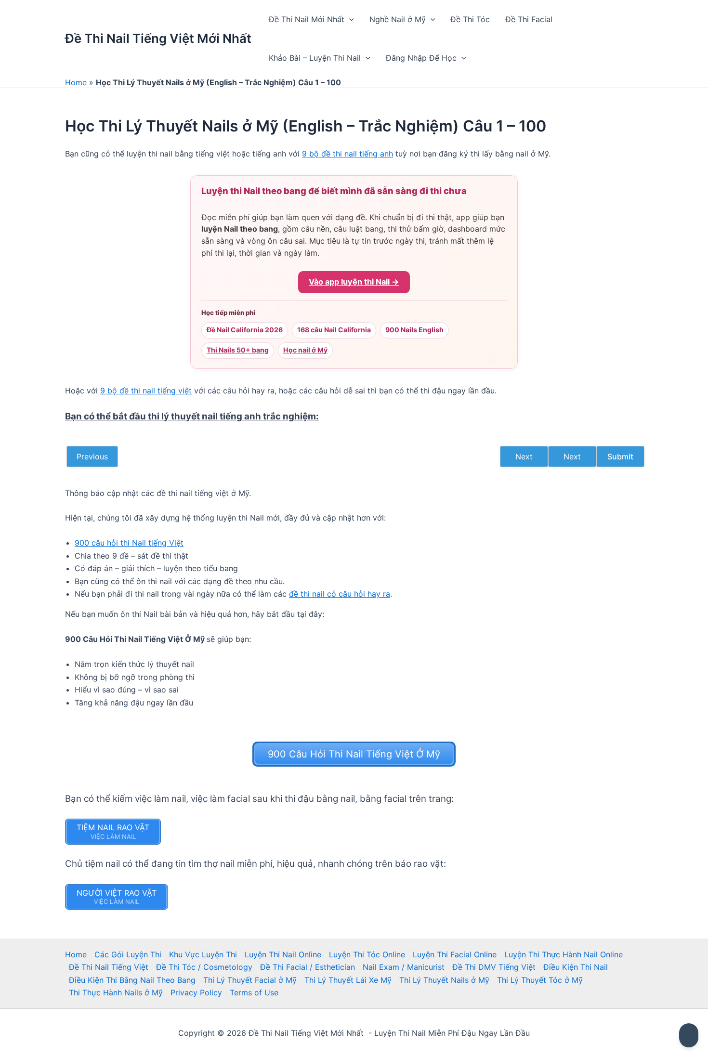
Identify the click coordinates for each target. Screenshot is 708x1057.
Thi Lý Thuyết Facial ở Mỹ (250, 980)
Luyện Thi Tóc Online (367, 954)
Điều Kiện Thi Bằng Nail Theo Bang (132, 980)
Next (524, 456)
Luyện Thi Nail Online (283, 954)
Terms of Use (254, 992)
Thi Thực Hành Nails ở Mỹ (116, 992)
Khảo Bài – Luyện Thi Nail (315, 58)
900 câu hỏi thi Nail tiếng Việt (129, 543)
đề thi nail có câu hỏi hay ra (339, 594)
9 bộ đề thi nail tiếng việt (146, 390)
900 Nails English (414, 330)
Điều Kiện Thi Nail (575, 967)
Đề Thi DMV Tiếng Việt (494, 967)
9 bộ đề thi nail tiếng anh (347, 153)
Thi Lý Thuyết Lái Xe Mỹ (348, 980)
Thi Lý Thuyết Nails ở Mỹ (444, 980)
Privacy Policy (196, 992)
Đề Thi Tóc (470, 19)
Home (76, 82)
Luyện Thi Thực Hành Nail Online (563, 954)
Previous (92, 456)
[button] (349, 19)
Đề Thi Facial (528, 19)
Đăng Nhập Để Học (421, 58)
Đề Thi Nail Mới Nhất (306, 19)
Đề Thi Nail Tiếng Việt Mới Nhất (158, 38)
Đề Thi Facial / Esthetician (307, 967)
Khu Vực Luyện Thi (203, 954)
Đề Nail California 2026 (245, 330)
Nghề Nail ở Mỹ (397, 19)
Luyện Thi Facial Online (455, 954)
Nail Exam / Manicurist (404, 967)
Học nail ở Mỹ (305, 350)
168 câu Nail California (334, 330)
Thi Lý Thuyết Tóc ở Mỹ (540, 980)
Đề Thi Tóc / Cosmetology (204, 967)
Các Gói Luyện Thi (127, 954)
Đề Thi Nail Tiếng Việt (108, 967)
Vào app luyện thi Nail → (354, 282)
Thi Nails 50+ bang (238, 350)
